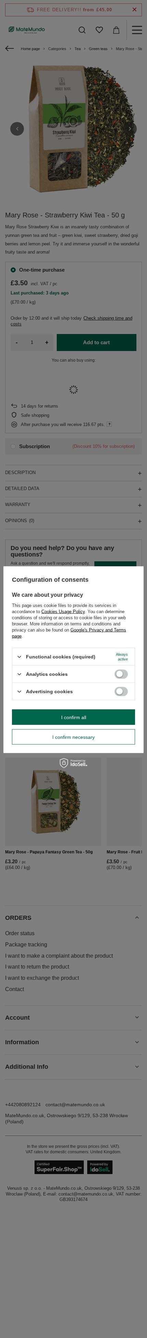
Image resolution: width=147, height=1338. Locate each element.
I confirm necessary (73, 737)
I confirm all (73, 717)
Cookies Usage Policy (63, 611)
